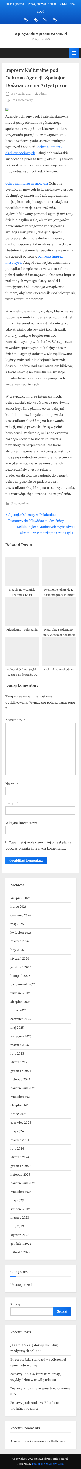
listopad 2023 (20, 1175)
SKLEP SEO (67, 4)
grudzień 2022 (20, 1244)
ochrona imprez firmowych (26, 183)
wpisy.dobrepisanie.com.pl (40, 33)
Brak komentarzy (22, 100)
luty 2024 (17, 1148)
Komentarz (15, 720)
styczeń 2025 (19, 1062)
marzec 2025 (19, 1045)
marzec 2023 (19, 1218)
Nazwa (11, 784)
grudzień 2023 (20, 1166)
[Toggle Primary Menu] (74, 53)
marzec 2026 (19, 941)
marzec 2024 (19, 1140)
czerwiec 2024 (20, 1123)
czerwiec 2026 (20, 915)
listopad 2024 (20, 1079)
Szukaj (15, 1304)
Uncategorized (20, 504)
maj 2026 (17, 924)
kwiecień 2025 (21, 1036)
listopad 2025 (20, 976)
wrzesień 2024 (21, 1097)
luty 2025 (17, 1053)
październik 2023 (23, 1183)
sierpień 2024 (20, 1105)
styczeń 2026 (19, 959)
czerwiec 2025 (20, 1019)
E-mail (11, 803)
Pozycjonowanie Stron (42, 4)
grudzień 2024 (20, 1071)
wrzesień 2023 (21, 1192)
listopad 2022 (20, 1252)
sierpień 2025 (20, 1002)
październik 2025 (23, 984)
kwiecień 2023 (21, 1209)
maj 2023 (17, 1200)
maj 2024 (17, 1131)
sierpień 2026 (20, 898)
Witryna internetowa (21, 823)
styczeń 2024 (19, 1157)
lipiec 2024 (18, 1114)
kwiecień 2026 (21, 933)
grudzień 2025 (20, 967)
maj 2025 (17, 1028)
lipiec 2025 (18, 1010)
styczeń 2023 (19, 1235)
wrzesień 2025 (21, 993)
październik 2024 (23, 1088)
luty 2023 (17, 1226)
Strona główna (15, 4)
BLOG (40, 12)
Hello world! (60, 1441)
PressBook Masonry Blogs (48, 1464)
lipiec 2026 (18, 907)
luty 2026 (17, 950)
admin (43, 94)
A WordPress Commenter (29, 1441)
